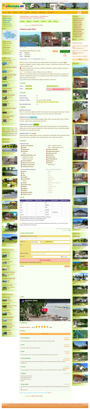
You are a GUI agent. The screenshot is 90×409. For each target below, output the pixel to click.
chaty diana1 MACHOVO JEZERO (9, 75)
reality (30, 406)
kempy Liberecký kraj (24, 16)
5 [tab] (39, 49)
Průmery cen (6, 45)
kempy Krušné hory (7, 128)
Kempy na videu (7, 41)
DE (83, 12)
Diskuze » (50, 392)
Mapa (9, 12)
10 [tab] (50, 49)
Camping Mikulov (6, 310)
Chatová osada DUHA (6, 88)
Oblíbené (81, 39)
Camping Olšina (77, 27)
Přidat (75, 39)
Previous (20, 40)
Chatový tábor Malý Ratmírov (8, 221)
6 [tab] (42, 49)
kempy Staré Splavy (37, 25)
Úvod (4, 12)
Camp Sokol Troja (6, 252)
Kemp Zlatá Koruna (77, 270)
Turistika (34, 133)
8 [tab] (46, 49)
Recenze (15, 12)
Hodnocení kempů (7, 43)
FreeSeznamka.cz (7, 53)
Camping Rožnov (78, 36)
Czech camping (14, 404)
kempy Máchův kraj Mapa (38, 18)
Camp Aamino (5, 101)
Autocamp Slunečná (6, 330)
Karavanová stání (7, 16)
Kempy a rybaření (7, 18)
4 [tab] (37, 49)
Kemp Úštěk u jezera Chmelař (8, 278)
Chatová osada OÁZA (6, 60)
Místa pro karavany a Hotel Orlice (9, 198)
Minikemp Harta (5, 303)
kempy (8, 404)
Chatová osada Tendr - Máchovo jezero (9, 109)
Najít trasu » (55, 51)
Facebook (28, 404)
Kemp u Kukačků (78, 31)
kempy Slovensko (7, 24)
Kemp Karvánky (76, 339)
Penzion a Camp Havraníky (8, 187)
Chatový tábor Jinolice (77, 328)
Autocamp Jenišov (78, 20)
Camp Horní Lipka (6, 297)
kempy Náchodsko (6, 131)
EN (86, 12)
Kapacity (22, 21)
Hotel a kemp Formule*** (78, 372)
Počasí (21, 12)
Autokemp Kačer (78, 26)
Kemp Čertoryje (76, 259)
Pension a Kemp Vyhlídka (7, 317)
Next (69, 40)
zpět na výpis (28, 25)
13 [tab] (56, 49)
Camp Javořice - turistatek (78, 294)
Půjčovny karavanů (7, 51)
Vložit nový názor (45, 333)
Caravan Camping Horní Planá (79, 305)
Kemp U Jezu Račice (6, 209)
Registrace (46, 404)
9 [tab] (48, 49)
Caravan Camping (78, 24)
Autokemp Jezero (6, 266)
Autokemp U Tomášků (7, 176)
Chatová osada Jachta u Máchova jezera (9, 68)
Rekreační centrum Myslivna (8, 95)
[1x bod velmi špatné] (36, 327)
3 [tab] (35, 49)
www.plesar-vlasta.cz (52, 86)
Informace (34, 12)
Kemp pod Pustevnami (7, 324)
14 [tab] (58, 49)
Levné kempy (6, 49)
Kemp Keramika (5, 142)
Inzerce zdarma (6, 47)
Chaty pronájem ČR (7, 26)
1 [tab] (31, 49)
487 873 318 (28, 88)
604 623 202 (28, 86)
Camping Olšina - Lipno (7, 285)
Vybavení (29, 21)
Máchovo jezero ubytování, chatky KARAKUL (8, 117)
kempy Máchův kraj (12, 129)
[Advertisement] (10, 345)
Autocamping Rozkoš (79, 29)
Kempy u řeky (6, 22)
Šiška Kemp (4, 81)
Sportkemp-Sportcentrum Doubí (9, 232)
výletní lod (36, 124)
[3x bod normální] (42, 327)
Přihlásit (27, 12)
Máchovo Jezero (33, 117)
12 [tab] (54, 49)
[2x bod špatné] (39, 327)
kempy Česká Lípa (34, 16)
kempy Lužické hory (9, 133)
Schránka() (42, 12)
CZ (79, 12)
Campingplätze (21, 404)
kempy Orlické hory (12, 135)
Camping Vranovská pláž (79, 18)
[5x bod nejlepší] (47, 327)
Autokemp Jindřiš (78, 34)
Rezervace (43, 21)
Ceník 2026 (36, 21)
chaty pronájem (66, 406)
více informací (65, 1)
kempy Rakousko (80, 406)
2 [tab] (33, 49)
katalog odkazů (52, 406)
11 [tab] (52, 49)
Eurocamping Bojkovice (79, 33)
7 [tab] (44, 49)
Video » (80, 59)
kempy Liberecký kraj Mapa (26, 18)
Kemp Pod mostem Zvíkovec (79, 361)
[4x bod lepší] (45, 327)
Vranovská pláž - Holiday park (8, 272)
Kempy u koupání (7, 20)
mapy (59, 406)
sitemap (50, 404)
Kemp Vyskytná (5, 165)
